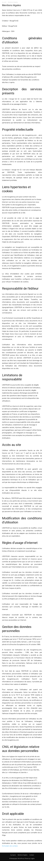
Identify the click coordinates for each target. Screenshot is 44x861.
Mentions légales (22, 855)
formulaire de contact (9, 846)
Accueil (4, 2)
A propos (13, 855)
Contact (31, 855)
